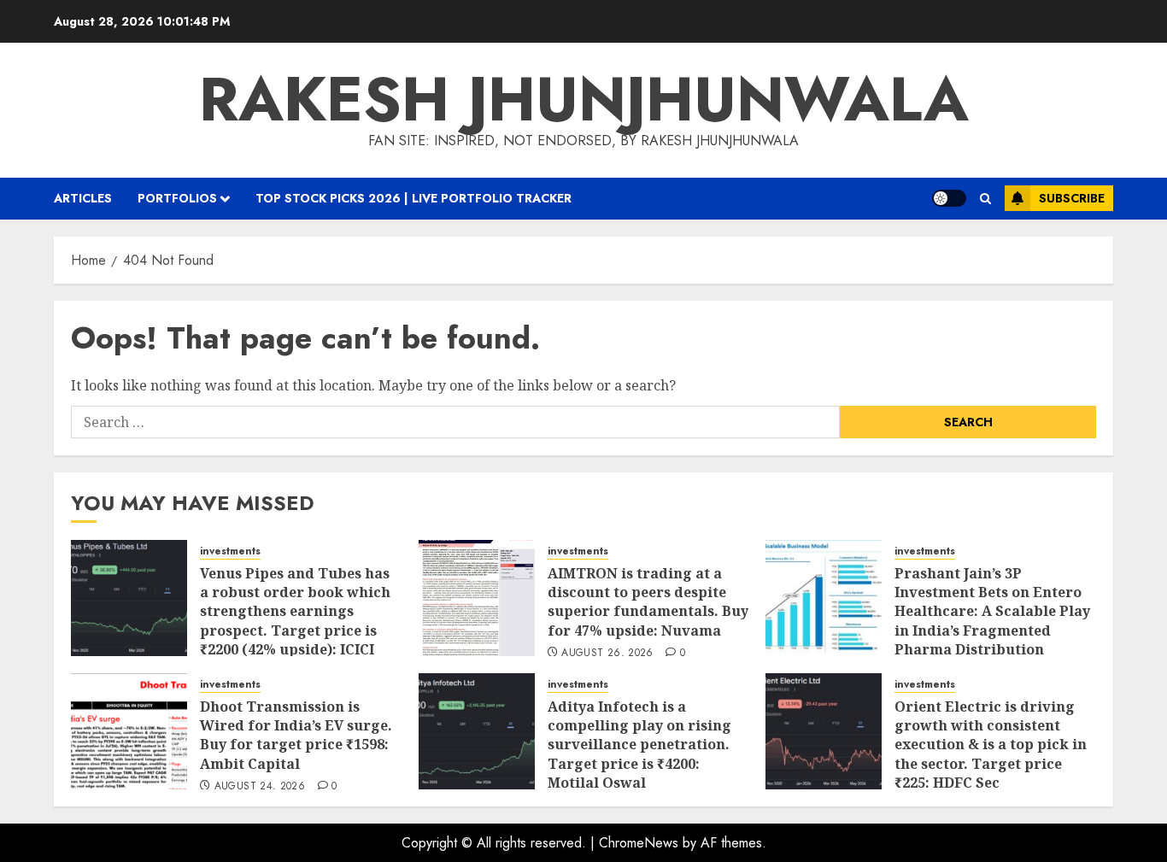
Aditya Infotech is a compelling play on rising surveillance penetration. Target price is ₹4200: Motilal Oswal (639, 745)
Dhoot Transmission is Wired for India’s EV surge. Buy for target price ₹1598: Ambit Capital (296, 735)
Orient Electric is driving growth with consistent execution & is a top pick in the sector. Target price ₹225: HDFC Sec (990, 745)
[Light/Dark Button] (949, 198)
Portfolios (177, 198)
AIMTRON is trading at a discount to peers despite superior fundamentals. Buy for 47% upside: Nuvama (648, 602)
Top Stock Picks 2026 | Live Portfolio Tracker (413, 198)
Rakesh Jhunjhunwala (584, 99)
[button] (985, 198)
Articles (83, 198)
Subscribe (1072, 198)
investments (230, 551)
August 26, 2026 (607, 653)
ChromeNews (638, 843)
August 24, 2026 (259, 787)
